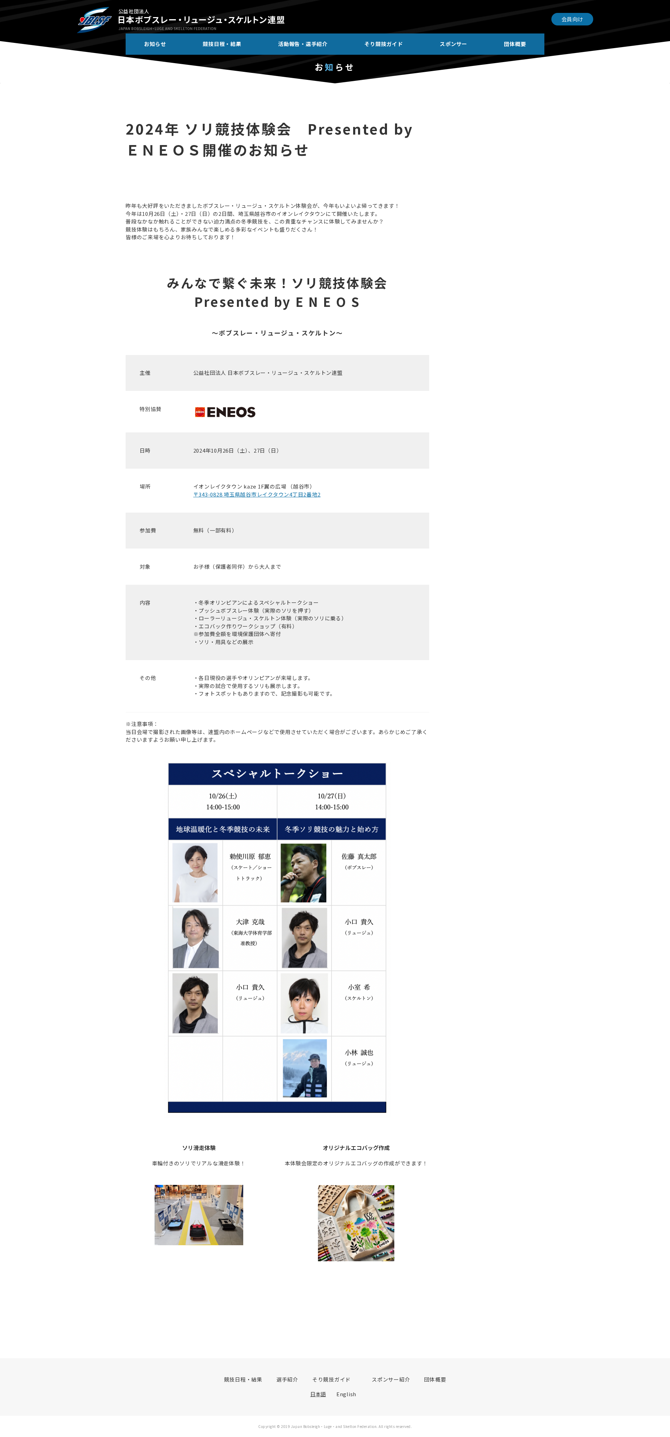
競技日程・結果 (222, 43)
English (346, 1394)
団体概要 (515, 43)
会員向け (572, 19)
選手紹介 (287, 1379)
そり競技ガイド (383, 43)
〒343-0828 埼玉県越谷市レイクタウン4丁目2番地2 (257, 494)
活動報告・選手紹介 (303, 43)
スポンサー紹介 (391, 1379)
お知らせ (155, 43)
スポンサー (453, 43)
